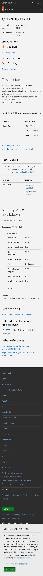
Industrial (17, 495)
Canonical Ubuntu (9, 3)
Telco (37, 495)
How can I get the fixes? (11, 145)
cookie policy (25, 558)
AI (2, 473)
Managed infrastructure (12, 390)
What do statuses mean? (12, 149)
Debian (29, 314)
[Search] (33, 3)
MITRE (4, 314)
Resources (6, 518)
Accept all (10, 569)
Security (5, 434)
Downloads (6, 451)
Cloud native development (12, 484)
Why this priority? (9, 53)
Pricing (5, 462)
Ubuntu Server (8, 423)
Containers (6, 445)
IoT (3, 406)
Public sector (28, 495)
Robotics (5, 401)
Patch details (29, 149)
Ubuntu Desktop (9, 417)
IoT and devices (27, 480)
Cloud (4, 429)
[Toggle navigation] (40, 9)
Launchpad (19, 314)
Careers (25, 515)
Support (5, 456)
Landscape (6, 440)
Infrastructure (16, 473)
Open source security (10, 480)
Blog (32, 515)
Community (15, 515)
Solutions (6, 467)
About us (5, 515)
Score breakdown (9, 69)
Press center (17, 518)
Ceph (4, 379)
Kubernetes (6, 384)
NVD (11, 314)
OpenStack (6, 373)
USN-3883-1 (7, 330)
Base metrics (12, 233)
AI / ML (5, 395)
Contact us (8, 509)
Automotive (6, 495)
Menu (38, 3)
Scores (10, 288)
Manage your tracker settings (16, 564)
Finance (5, 499)
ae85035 (29, 188)
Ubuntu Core (7, 412)
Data (7, 473)
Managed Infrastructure (11, 477)
